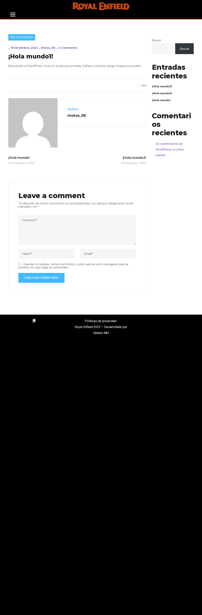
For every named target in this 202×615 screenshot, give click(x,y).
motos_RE (48, 48)
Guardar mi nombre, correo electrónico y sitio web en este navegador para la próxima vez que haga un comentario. (73, 266)
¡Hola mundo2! (162, 86)
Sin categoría (21, 37)
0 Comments (68, 48)
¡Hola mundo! (161, 100)
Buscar (156, 40)
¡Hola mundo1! (162, 93)
